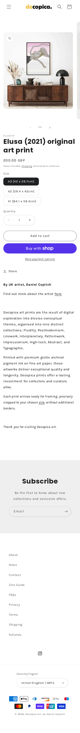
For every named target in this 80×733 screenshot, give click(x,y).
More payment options (40, 259)
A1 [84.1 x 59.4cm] (22, 201)
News (13, 565)
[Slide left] (30, 127)
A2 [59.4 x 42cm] (21, 191)
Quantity (9, 211)
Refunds (15, 635)
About (13, 555)
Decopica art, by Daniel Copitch (45, 714)
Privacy (14, 605)
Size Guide (17, 585)
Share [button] (12, 271)
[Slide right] (50, 127)
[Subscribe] (66, 511)
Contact (15, 575)
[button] (9, 7)
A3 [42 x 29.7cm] (21, 181)
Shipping (27, 166)
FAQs (12, 595)
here (58, 294)
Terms (13, 615)
